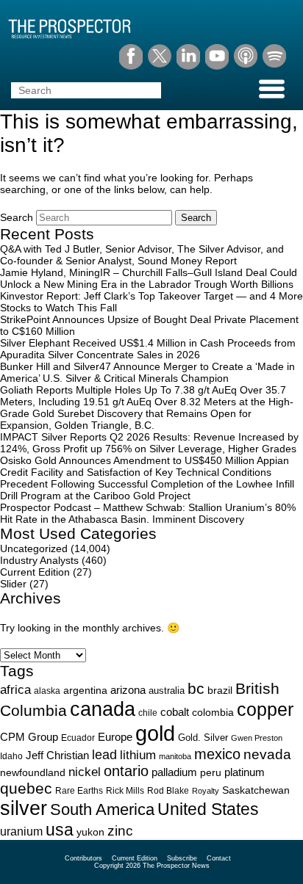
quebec (26, 788)
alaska (47, 691)
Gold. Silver (203, 737)
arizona (128, 690)
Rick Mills (125, 790)
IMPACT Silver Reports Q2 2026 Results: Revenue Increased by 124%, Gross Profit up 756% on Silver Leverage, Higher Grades (149, 442)
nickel (84, 771)
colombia (213, 712)
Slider (13, 584)
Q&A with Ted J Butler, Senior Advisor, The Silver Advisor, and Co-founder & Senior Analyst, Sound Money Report (142, 255)
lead (104, 754)
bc (196, 688)
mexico (217, 754)
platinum (244, 772)
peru (210, 772)
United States (208, 809)
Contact (219, 858)
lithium (138, 755)
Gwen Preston (256, 737)
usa (60, 829)
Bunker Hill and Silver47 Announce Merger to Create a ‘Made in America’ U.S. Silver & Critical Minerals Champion (147, 372)
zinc (120, 830)
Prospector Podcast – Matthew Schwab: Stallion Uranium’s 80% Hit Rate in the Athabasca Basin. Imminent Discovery (148, 513)
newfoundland (32, 772)
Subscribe (182, 858)
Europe (115, 737)
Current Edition (35, 572)
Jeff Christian (57, 755)
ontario (126, 771)
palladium (174, 772)
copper (265, 709)
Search (16, 217)
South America (102, 809)
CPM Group (29, 737)
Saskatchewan (256, 790)
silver (23, 808)
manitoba (175, 756)
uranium (21, 831)
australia (167, 690)
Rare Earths (79, 790)
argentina (85, 690)
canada (102, 709)
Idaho (11, 756)
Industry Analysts (39, 560)
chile (147, 713)
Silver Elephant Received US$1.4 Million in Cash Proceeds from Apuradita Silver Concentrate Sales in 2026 (148, 349)
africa (15, 689)
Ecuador (78, 738)
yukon (90, 832)
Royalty (205, 790)
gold (155, 733)
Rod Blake (168, 791)
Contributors (83, 858)
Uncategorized (34, 548)
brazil (219, 690)
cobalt (174, 712)
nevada (267, 754)
